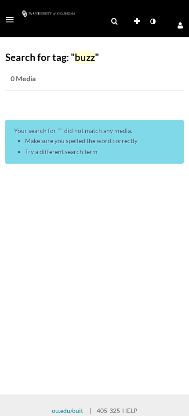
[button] (12, 20)
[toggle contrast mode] (153, 21)
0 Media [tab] (23, 78)
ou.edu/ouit (67, 410)
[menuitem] (114, 21)
